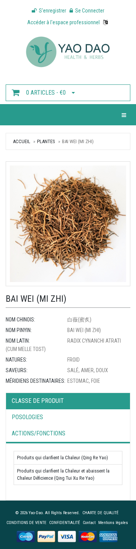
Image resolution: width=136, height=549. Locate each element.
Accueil (21, 141)
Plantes (46, 141)
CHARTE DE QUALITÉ (100, 512)
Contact (89, 522)
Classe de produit (38, 400)
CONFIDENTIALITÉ (64, 522)
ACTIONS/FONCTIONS (38, 433)
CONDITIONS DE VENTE (26, 522)
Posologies (27, 417)
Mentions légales (113, 522)
